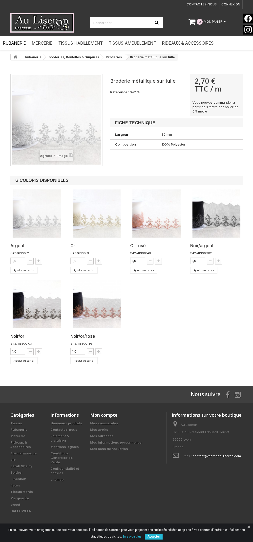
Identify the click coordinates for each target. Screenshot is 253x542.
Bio (13, 460)
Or (72, 245)
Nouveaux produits (66, 423)
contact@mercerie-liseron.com (217, 456)
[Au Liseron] (46, 23)
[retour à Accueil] (15, 57)
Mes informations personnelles (116, 442)
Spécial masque (23, 453)
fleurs (15, 485)
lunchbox (18, 479)
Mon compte (104, 415)
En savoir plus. (132, 536)
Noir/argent (201, 245)
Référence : (119, 92)
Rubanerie (18, 429)
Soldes (16, 472)
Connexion (230, 4)
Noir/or (17, 336)
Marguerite (19, 498)
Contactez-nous (202, 4)
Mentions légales (64, 447)
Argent (17, 245)
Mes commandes (104, 423)
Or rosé (138, 245)
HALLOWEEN (20, 511)
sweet (15, 504)
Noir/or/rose (82, 336)
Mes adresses (101, 436)
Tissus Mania (21, 492)
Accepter (154, 536)
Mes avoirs (99, 429)
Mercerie (17, 436)
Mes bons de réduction (109, 449)
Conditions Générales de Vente (61, 457)
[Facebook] (248, 18)
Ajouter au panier (24, 270)
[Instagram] (248, 30)
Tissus (16, 423)
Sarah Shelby (21, 466)
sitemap (56, 479)
